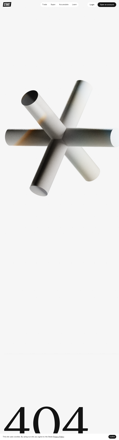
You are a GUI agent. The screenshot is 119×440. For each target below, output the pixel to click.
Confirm (112, 437)
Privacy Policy (58, 437)
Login (92, 5)
